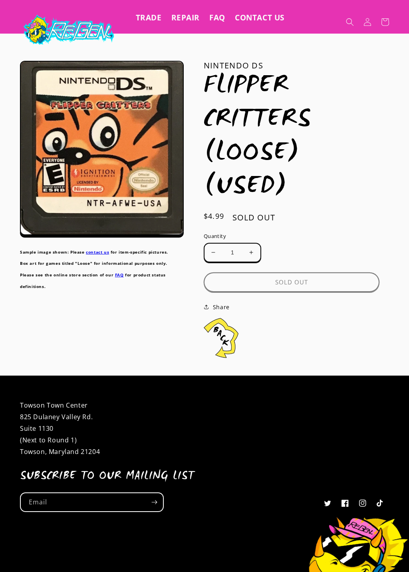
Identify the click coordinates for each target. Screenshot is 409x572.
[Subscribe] (154, 502)
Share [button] (221, 307)
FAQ (119, 275)
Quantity (215, 236)
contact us (97, 252)
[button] (350, 22)
